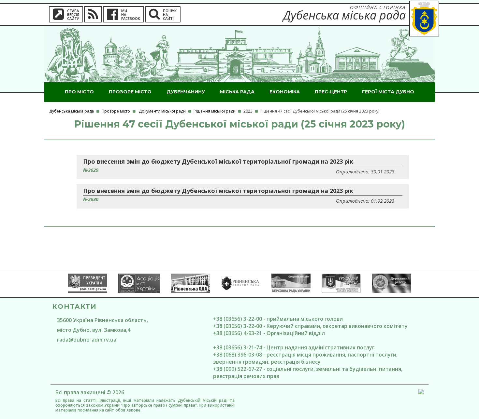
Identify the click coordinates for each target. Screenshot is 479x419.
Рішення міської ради (215, 111)
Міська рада (237, 92)
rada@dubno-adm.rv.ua (86, 339)
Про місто (79, 92)
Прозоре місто (130, 92)
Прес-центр (331, 92)
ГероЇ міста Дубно (388, 92)
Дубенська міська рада (71, 111)
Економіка (284, 92)
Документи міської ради (162, 111)
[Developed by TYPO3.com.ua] (421, 392)
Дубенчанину (186, 92)
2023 (248, 111)
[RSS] (93, 14)
